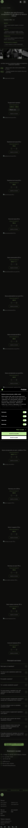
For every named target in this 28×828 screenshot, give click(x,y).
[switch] (25, 416)
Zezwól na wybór (14, 437)
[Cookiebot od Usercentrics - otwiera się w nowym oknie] (21, 390)
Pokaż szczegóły (20, 429)
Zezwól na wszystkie (14, 433)
